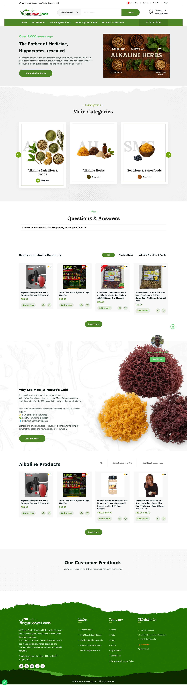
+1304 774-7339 (161, 14)
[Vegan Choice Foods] (34, 12)
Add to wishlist (49, 305)
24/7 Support (160, 10)
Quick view (43, 305)
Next (168, 155)
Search (131, 12)
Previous (18, 155)
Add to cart (28, 305)
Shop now (45, 180)
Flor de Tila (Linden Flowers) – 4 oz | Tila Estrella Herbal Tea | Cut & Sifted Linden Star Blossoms (111, 295)
